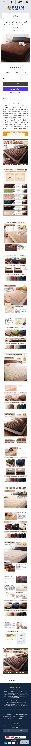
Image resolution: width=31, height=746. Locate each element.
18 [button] (16, 67)
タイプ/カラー (6, 73)
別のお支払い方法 (15, 93)
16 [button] (12, 67)
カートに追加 (15, 84)
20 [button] (20, 67)
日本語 (19, 737)
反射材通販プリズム (15, 740)
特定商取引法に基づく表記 (9, 716)
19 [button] (18, 67)
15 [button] (10, 67)
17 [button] (14, 67)
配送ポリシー (22, 718)
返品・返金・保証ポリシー (22, 714)
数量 (4, 78)
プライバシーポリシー (9, 718)
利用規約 (22, 716)
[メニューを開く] (4, 2)
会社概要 (9, 714)
